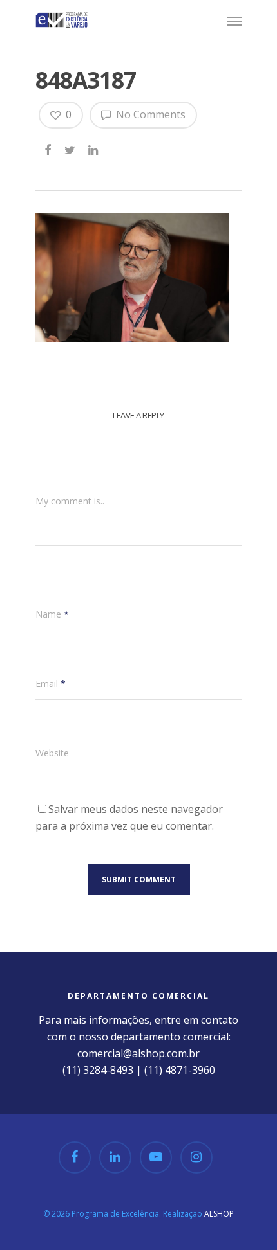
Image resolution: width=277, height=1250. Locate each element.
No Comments (149, 114)
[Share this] (49, 147)
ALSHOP (219, 1213)
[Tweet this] (70, 147)
